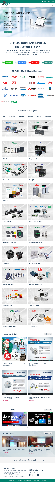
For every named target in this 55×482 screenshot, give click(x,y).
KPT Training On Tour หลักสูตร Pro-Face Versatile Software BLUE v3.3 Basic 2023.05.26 (39, 451)
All (4, 116)
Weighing (30, 116)
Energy (39, 116)
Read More (5, 367)
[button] (53, 5)
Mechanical (48, 116)
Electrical (21, 116)
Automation (12, 116)
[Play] (14, 419)
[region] (27, 22)
